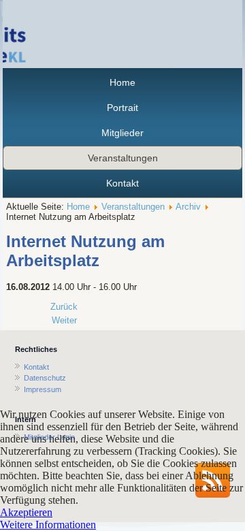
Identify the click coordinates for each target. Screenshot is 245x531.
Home (122, 82)
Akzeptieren (26, 512)
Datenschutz (45, 378)
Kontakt (122, 183)
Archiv (188, 207)
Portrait (122, 107)
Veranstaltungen (123, 157)
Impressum (42, 389)
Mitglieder (122, 132)
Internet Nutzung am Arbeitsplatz (85, 251)
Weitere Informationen (48, 524)
